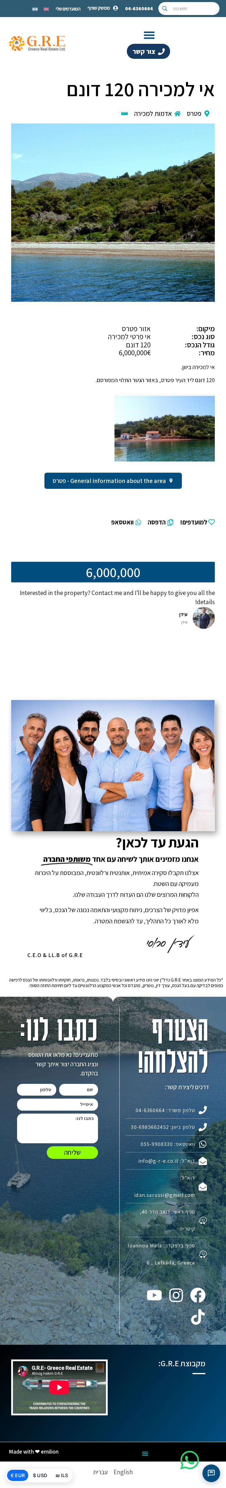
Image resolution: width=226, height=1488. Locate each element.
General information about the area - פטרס (109, 481)
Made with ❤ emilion (34, 1451)
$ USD (40, 1475)
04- (139, 8)
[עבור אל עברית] (35, 8)
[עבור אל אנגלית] (46, 8)
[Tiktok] (198, 1317)
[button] (149, 35)
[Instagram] (176, 1295)
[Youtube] (154, 1295)
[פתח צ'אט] (211, 1473)
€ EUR (18, 1475)
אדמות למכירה (153, 113)
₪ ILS (62, 1475)
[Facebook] (198, 1295)
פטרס (194, 113)
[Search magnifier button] (165, 8)
